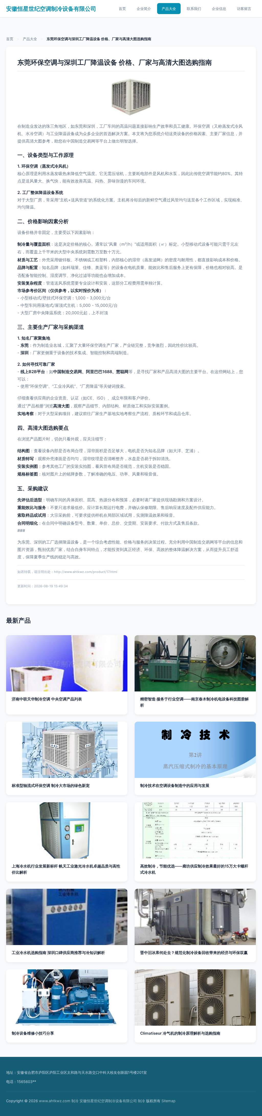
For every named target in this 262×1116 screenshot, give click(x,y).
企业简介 (144, 8)
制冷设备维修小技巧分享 (33, 1033)
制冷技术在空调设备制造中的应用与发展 (174, 785)
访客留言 (244, 8)
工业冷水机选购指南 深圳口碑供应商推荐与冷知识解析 (58, 952)
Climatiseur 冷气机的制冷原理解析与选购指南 (180, 1033)
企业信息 (219, 8)
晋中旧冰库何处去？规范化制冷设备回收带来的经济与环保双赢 (194, 952)
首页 (122, 8)
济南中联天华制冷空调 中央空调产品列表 (47, 699)
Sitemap (168, 1101)
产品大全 (169, 8)
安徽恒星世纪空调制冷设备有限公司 (51, 8)
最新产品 (18, 620)
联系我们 (194, 8)
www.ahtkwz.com (54, 1101)
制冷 (75, 1101)
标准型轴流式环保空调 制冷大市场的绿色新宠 (51, 785)
